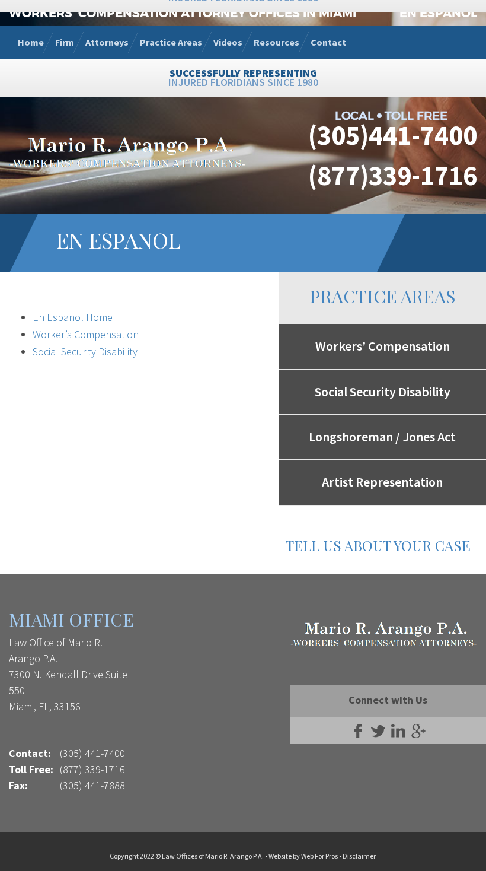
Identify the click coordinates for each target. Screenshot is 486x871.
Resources (276, 42)
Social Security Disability (85, 351)
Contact (328, 42)
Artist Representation (382, 481)
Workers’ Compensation (382, 346)
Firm (64, 42)
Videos (227, 42)
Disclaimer (359, 855)
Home (31, 42)
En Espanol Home (73, 317)
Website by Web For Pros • (305, 855)
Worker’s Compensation (86, 334)
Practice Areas (171, 42)
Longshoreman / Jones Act (382, 436)
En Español (438, 12)
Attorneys (107, 42)
